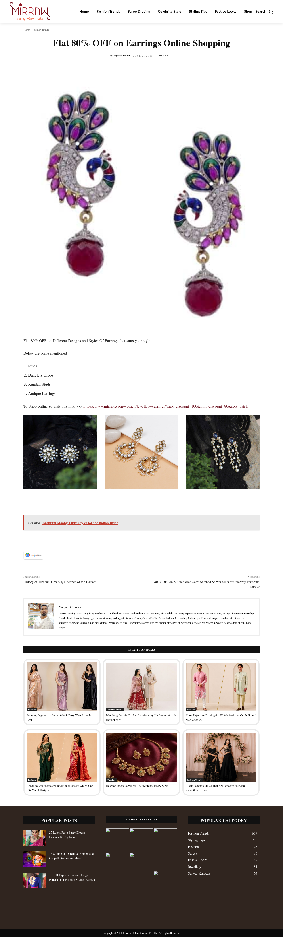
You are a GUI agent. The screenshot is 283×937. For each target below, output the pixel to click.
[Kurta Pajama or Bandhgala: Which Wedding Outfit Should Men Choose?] (221, 686)
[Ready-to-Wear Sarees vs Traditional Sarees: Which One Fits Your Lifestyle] (62, 757)
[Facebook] (50, 555)
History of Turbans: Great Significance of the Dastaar (59, 581)
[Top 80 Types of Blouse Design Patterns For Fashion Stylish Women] (34, 880)
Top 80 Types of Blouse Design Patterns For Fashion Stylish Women (72, 877)
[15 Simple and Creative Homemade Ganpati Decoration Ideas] (34, 859)
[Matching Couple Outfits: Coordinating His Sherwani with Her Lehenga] (141, 686)
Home (26, 29)
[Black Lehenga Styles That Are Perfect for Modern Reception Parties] (221, 757)
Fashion (32, 709)
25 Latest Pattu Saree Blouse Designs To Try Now (67, 834)
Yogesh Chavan (121, 55)
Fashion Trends (41, 29)
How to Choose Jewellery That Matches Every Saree (137, 786)
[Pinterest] (70, 555)
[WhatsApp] (80, 555)
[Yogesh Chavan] (41, 617)
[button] (264, 11)
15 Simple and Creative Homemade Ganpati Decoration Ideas (71, 855)
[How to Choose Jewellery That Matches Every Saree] (141, 757)
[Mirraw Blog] (30, 11)
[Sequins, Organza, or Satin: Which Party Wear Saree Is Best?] (62, 686)
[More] (219, 67)
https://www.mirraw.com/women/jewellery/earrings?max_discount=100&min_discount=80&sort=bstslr (166, 406)
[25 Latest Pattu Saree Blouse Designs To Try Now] (34, 838)
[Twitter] (60, 555)
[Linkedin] (90, 555)
